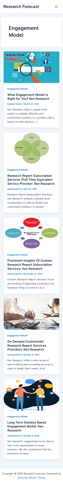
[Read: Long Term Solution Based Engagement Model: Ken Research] (31, 394)
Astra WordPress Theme (31, 477)
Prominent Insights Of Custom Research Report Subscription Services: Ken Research (29, 264)
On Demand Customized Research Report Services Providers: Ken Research (26, 345)
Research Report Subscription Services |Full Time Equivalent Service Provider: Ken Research (30, 179)
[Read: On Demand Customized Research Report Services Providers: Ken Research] (31, 313)
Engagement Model (17, 89)
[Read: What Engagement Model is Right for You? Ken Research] (31, 67)
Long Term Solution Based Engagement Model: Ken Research (26, 426)
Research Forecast (21, 6)
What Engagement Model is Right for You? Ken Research (28, 97)
